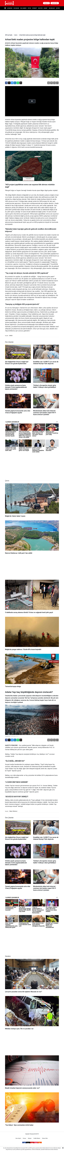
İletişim (30, 1138)
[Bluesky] (12, 83)
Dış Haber (23, 8)
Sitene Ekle (45, 1138)
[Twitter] (9, 83)
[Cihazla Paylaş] (21, 83)
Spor (29, 8)
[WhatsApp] (18, 83)
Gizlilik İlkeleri (36, 1138)
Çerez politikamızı (17, 1149)
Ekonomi (16, 8)
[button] (51, 83)
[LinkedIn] (15, 83)
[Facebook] (6, 83)
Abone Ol (46, 3)
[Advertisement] (32, 465)
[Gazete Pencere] (9, 3)
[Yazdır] (48, 83)
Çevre (58, 8)
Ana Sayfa (9, 35)
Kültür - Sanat (42, 8)
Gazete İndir (55, 3)
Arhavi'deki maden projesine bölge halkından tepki (32, 35)
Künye (24, 1138)
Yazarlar (52, 8)
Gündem (9, 8)
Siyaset (34, 8)
